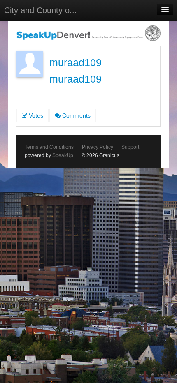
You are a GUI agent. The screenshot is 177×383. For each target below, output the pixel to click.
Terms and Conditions (49, 147)
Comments (76, 115)
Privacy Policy (97, 147)
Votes (35, 115)
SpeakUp (62, 155)
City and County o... (40, 10)
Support (130, 147)
